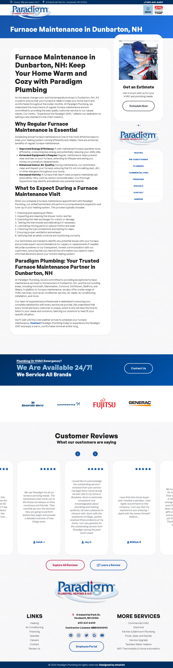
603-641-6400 (154, 2)
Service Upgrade (138, 640)
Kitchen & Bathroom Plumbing (138, 631)
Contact (35, 323)
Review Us (34, 648)
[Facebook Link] (71, 635)
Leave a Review (110, 565)
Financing (138, 179)
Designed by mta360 (112, 664)
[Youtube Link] (102, 635)
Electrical (138, 627)
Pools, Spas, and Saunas (138, 635)
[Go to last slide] (77, 453)
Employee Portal (86, 646)
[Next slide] (95, 453)
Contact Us (138, 368)
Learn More (142, 104)
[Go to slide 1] (136, 125)
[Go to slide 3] (140, 125)
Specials (138, 186)
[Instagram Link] (78, 635)
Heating (138, 153)
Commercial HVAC (138, 172)
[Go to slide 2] (138, 125)
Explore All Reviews (65, 565)
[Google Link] (94, 635)
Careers (138, 199)
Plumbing (138, 166)
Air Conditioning (138, 159)
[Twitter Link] (86, 635)
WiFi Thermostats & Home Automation (138, 648)
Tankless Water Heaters (138, 644)
